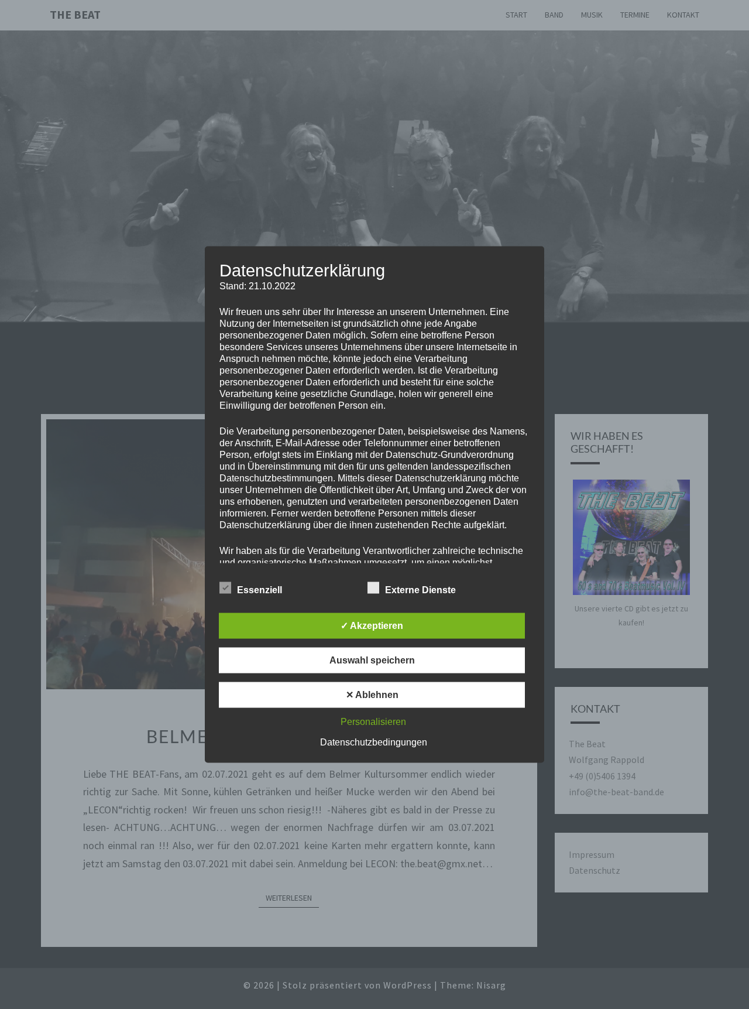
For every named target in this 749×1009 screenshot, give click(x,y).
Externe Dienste (420, 590)
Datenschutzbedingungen (373, 742)
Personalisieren (373, 722)
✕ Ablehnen (372, 695)
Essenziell (259, 590)
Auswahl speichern (372, 660)
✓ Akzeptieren (372, 626)
